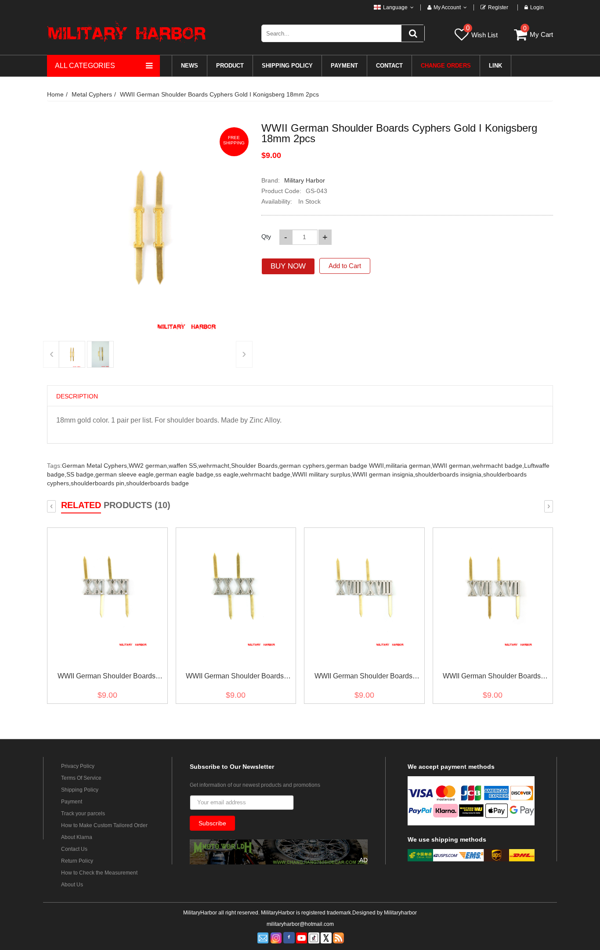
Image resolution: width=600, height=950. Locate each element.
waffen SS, (184, 465)
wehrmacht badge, (498, 465)
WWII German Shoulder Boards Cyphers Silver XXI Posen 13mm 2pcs (106, 677)
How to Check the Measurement (99, 873)
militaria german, (409, 465)
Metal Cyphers (92, 94)
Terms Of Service (81, 778)
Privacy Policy (77, 766)
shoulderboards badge (157, 483)
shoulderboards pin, (98, 483)
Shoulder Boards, (255, 465)
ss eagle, (227, 474)
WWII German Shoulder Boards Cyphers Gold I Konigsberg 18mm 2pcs (219, 94)
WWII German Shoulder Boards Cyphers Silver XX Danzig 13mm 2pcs (235, 677)
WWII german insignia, (383, 474)
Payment (71, 802)
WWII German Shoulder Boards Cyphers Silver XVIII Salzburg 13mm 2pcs (363, 677)
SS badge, (80, 474)
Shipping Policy (79, 790)
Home (55, 94)
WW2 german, (149, 465)
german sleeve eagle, (125, 474)
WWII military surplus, (322, 474)
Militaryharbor (400, 913)
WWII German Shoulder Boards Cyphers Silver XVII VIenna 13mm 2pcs (492, 677)
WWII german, (452, 465)
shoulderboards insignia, (449, 474)
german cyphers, (302, 465)
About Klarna (76, 837)
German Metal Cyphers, (95, 465)
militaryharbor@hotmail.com (300, 924)
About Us (72, 885)
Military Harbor (304, 180)
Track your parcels (83, 813)
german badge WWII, (356, 465)
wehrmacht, (215, 465)
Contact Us (74, 849)
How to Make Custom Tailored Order (104, 825)
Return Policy (77, 861)
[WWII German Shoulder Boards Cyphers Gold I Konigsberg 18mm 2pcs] (71, 354)
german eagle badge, (185, 474)
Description (77, 396)
